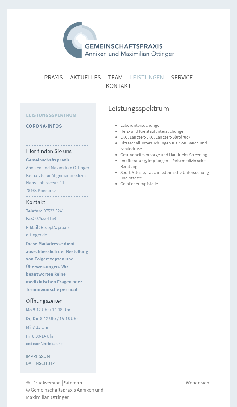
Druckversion (46, 382)
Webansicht (198, 382)
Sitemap (73, 382)
